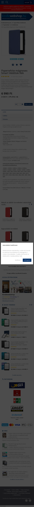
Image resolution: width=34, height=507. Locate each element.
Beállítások (17, 260)
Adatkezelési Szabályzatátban (11, 256)
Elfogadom (27, 260)
